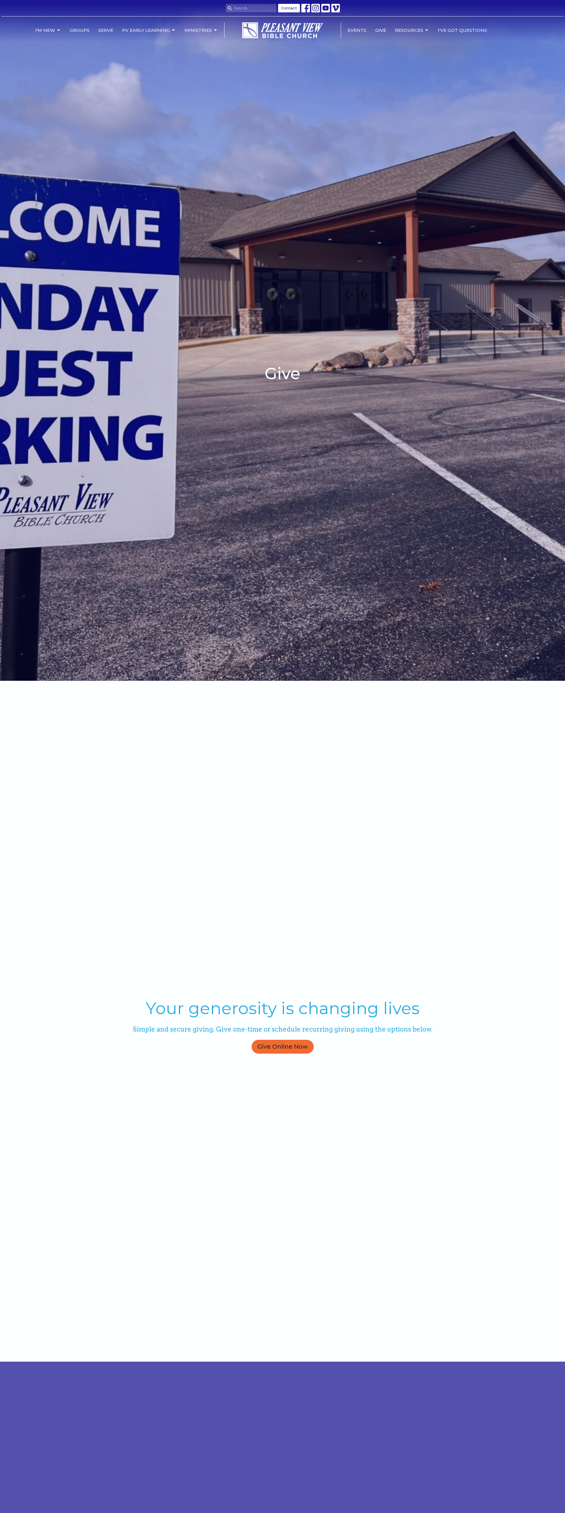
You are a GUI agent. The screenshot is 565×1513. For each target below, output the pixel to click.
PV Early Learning (146, 30)
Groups (79, 30)
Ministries (198, 30)
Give (380, 30)
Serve (105, 30)
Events (357, 30)
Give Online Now (282, 1046)
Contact (289, 8)
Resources (409, 30)
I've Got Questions (462, 30)
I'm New (45, 30)
